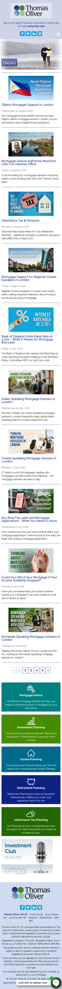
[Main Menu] (58, 34)
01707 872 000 (36, 26)
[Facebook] (22, 33)
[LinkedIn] (33, 33)
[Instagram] (39, 33)
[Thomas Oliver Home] (31, 10)
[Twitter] (28, 33)
